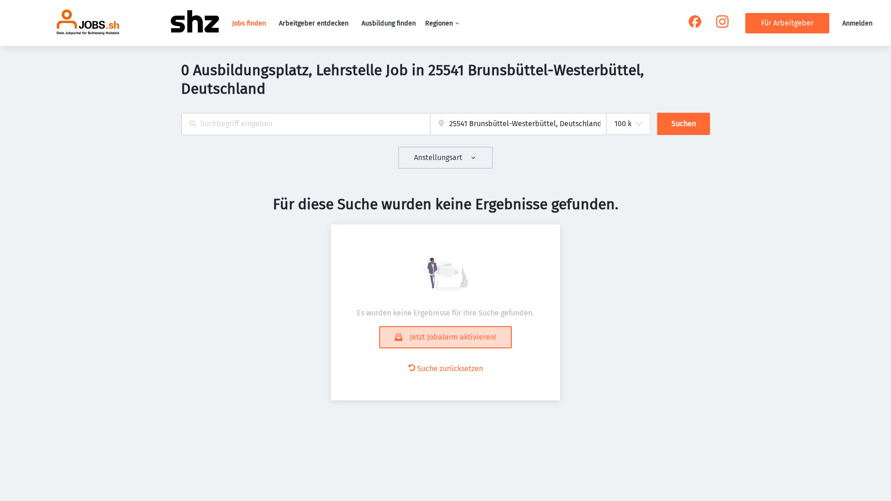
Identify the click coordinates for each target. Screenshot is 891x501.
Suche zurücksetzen (450, 368)
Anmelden (857, 23)
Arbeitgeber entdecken (314, 23)
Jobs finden (249, 23)
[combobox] (305, 124)
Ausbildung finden (389, 23)
